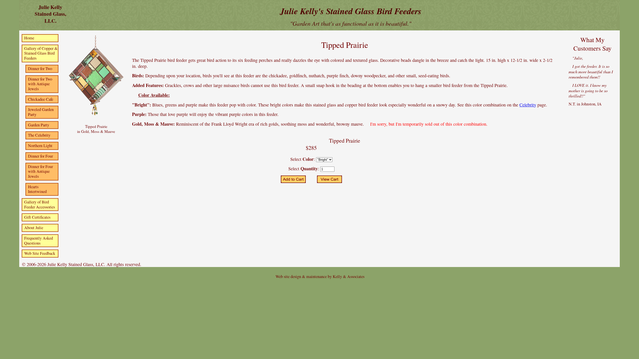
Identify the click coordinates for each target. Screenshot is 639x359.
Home (29, 38)
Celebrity (527, 105)
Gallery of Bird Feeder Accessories (39, 204)
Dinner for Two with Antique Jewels (40, 83)
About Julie (33, 227)
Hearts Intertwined (37, 189)
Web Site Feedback (39, 253)
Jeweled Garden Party (41, 112)
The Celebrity (39, 135)
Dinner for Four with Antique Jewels (40, 171)
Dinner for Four (40, 156)
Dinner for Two (40, 68)
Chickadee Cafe (40, 99)
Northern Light (40, 145)
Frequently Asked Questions (38, 240)
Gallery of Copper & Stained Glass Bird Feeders (41, 53)
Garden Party (38, 125)
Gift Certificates (37, 217)
